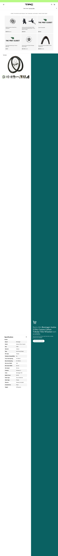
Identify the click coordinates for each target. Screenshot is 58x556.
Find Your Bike (31, 8)
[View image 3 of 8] (10, 76)
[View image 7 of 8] (24, 76)
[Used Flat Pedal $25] (45, 21)
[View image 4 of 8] (14, 76)
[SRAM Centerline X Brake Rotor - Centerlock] (13, 21)
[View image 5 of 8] (17, 76)
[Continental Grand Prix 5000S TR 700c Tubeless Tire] (45, 39)
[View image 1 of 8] (3, 76)
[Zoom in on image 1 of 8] (15, 65)
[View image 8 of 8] (27, 76)
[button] (57, 8)
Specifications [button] (9, 337)
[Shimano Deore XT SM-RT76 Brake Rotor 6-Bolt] (29, 39)
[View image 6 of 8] (20, 76)
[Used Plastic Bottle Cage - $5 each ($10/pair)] (13, 39)
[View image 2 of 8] (7, 76)
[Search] (51, 4)
